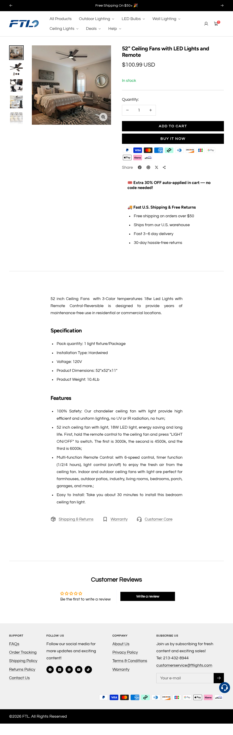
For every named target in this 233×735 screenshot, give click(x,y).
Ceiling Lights (62, 28)
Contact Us (19, 678)
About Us (120, 644)
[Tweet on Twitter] (156, 167)
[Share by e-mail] (164, 167)
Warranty (119, 519)
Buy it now (172, 138)
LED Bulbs (132, 19)
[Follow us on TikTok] (88, 669)
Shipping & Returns (76, 519)
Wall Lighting (164, 19)
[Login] (206, 23)
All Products (61, 19)
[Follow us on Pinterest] (69, 669)
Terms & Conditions (129, 661)
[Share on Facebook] (139, 167)
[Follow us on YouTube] (78, 669)
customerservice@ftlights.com (184, 665)
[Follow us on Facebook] (50, 669)
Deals (92, 28)
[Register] (219, 678)
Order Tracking (23, 652)
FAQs (14, 644)
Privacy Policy (125, 652)
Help (113, 28)
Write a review (147, 596)
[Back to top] (224, 711)
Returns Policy (22, 669)
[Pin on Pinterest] (148, 167)
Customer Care (158, 519)
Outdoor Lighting (95, 19)
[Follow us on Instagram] (59, 669)
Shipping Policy (23, 661)
